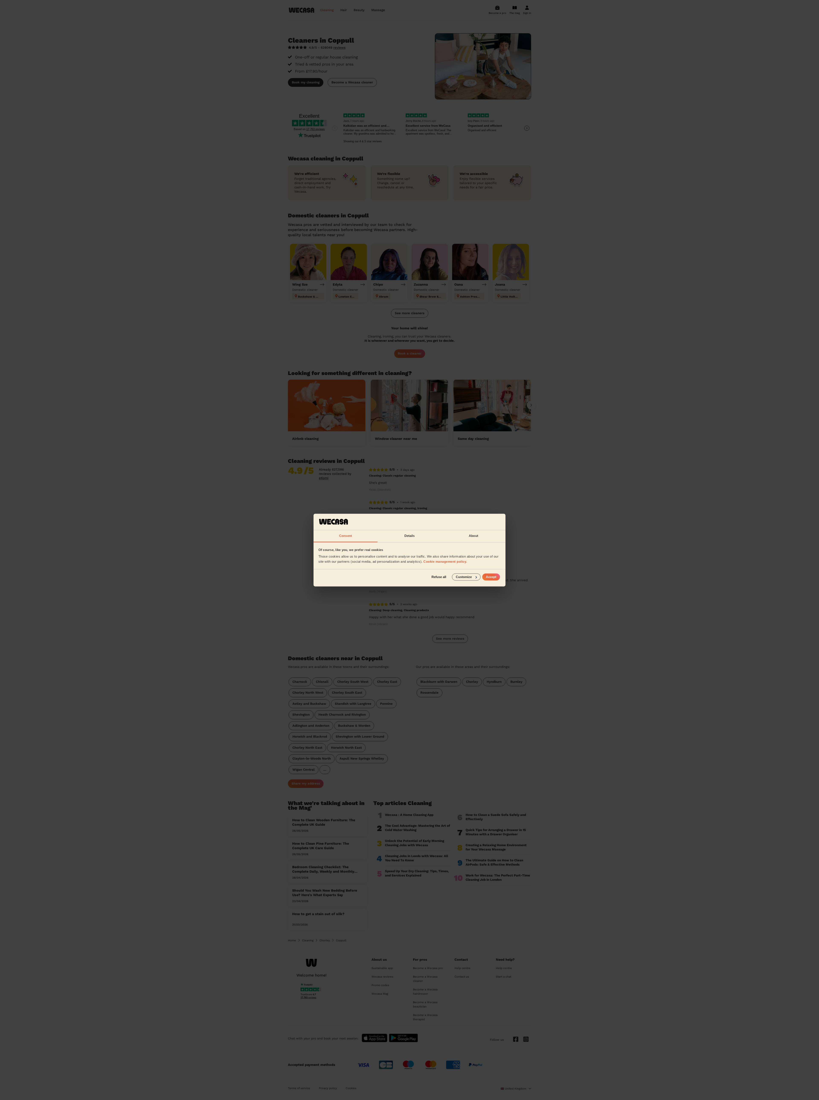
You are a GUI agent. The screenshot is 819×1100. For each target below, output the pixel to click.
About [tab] (473, 536)
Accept (491, 577)
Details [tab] (409, 536)
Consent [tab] (345, 536)
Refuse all (438, 577)
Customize (464, 577)
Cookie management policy (444, 562)
